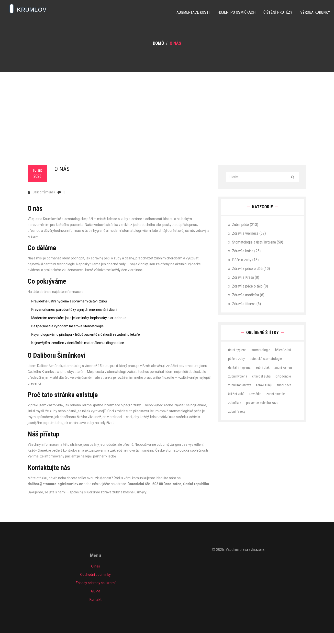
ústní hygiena (237, 350)
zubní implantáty (239, 385)
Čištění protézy (277, 12)
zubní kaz (234, 403)
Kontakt (95, 599)
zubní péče (284, 385)
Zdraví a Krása (245, 277)
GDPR (95, 591)
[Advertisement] (167, 108)
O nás (95, 566)
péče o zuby (236, 359)
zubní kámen (283, 367)
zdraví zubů (264, 385)
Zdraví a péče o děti (251, 268)
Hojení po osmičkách (236, 12)
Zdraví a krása (246, 251)
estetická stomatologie (266, 359)
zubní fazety (236, 411)
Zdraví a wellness (249, 233)
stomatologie (260, 350)
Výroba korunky (315, 12)
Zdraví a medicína (248, 295)
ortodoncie (283, 376)
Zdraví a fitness (246, 303)
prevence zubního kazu (262, 403)
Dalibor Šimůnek (44, 192)
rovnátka (255, 394)
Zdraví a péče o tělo (250, 286)
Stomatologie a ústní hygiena (257, 242)
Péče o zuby (245, 259)
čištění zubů (236, 394)
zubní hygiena (237, 376)
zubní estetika (276, 394)
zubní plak (262, 367)
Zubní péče (245, 224)
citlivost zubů (261, 376)
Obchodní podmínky (95, 575)
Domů (158, 43)
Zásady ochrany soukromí (95, 583)
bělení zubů (283, 350)
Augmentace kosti (193, 12)
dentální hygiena (239, 367)
